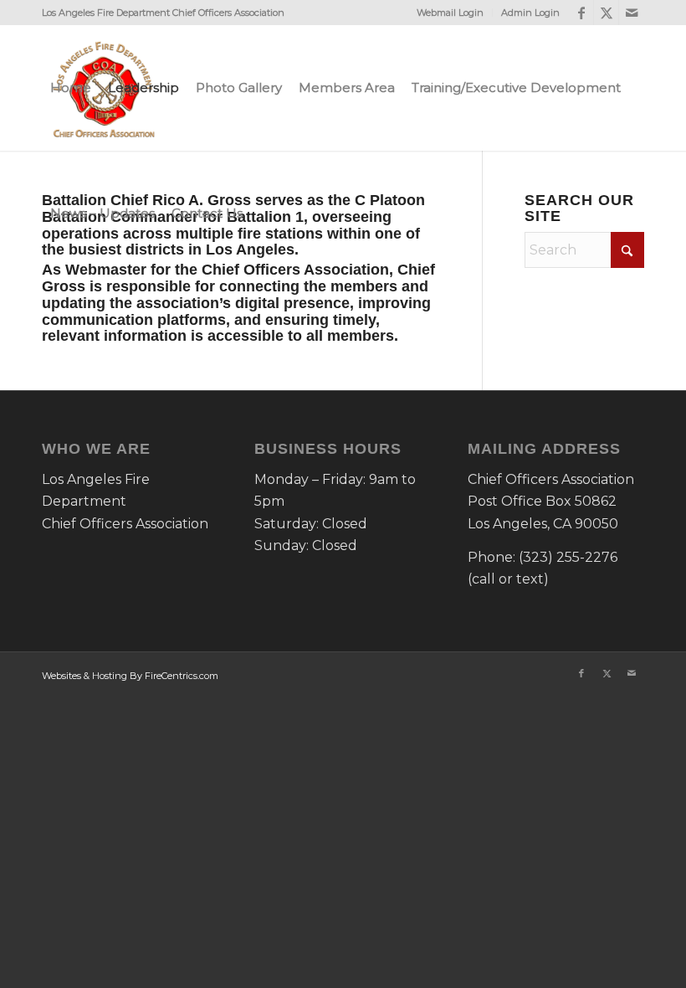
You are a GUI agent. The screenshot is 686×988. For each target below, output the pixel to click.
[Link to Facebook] (581, 12)
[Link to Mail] (631, 12)
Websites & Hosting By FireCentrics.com (130, 676)
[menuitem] (450, 12)
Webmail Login (450, 12)
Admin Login (530, 12)
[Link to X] (606, 12)
